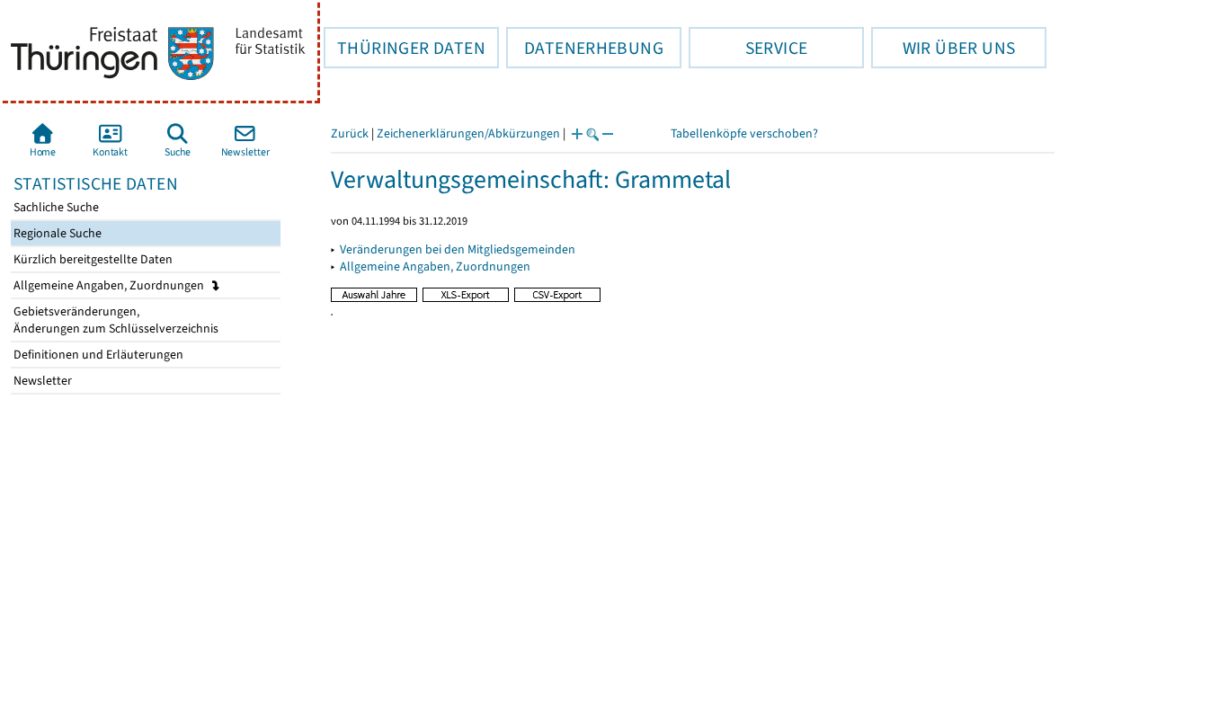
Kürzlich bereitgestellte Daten (92, 259)
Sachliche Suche (55, 207)
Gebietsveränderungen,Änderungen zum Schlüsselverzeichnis (114, 320)
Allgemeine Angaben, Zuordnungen (110, 285)
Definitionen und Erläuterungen (97, 354)
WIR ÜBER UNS (943, 47)
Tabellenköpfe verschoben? (744, 133)
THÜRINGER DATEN (404, 47)
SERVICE (748, 47)
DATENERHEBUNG (584, 47)
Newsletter (41, 380)
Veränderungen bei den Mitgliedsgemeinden (457, 249)
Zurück (350, 133)
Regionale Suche (56, 233)
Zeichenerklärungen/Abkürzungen (468, 133)
